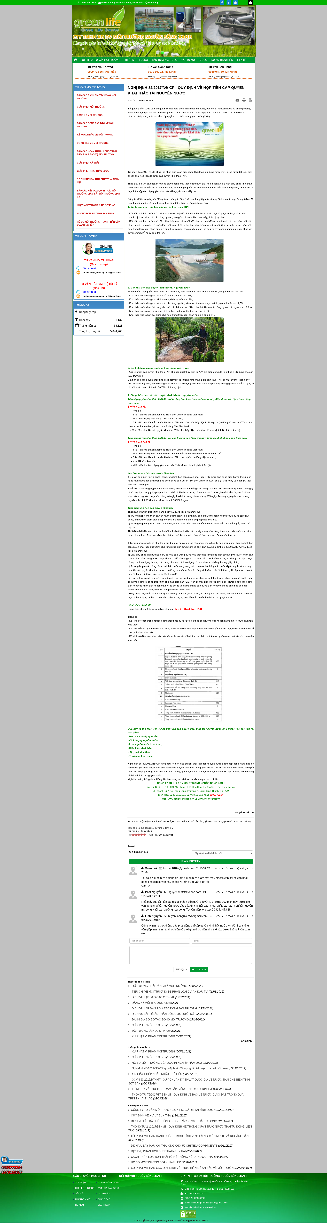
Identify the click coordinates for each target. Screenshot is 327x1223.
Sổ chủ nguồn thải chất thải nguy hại (98, 181)
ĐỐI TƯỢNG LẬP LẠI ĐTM (148, 1030)
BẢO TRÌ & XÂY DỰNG (107, 1188)
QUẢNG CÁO (104, 1199)
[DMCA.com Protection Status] (188, 1214)
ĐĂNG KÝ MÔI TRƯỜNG (147, 1002)
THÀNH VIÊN (104, 1194)
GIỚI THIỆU (80, 1182)
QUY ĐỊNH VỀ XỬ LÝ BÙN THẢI (151, 1115)
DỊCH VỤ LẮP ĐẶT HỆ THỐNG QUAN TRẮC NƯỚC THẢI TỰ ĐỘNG (174, 1121)
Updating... (154, 2)
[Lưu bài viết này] (251, 100)
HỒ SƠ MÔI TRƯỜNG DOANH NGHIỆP (156, 1162)
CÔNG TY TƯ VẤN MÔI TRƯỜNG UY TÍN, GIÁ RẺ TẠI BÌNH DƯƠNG (174, 1109)
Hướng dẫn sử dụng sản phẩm (95, 213)
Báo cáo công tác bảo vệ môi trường (95, 125)
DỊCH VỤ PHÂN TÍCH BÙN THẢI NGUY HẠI (158, 1151)
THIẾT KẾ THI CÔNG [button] (137, 60)
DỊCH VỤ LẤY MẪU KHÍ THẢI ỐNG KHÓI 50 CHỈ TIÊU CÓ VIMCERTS (174, 1145)
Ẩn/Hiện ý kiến (191, 861)
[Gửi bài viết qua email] (238, 100)
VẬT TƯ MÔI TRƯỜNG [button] (194, 60)
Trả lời (220, 868)
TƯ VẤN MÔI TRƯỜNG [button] (108, 60)
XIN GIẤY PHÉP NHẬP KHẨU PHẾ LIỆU (157, 1074)
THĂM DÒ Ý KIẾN (83, 1199)
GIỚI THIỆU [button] (86, 60)
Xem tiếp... (247, 1041)
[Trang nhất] (76, 60)
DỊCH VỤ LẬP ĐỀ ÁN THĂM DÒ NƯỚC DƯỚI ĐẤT (164, 1013)
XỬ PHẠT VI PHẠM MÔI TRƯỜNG (153, 1036)
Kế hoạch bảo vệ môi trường (95, 134)
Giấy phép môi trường (91, 107)
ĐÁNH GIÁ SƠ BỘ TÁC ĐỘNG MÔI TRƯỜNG (160, 1019)
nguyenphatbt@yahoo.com (184, 892)
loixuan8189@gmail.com (178, 868)
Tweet (131, 846)
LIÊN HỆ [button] (241, 60)
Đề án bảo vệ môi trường (92, 143)
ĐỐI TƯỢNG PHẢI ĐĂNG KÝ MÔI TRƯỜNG (159, 986)
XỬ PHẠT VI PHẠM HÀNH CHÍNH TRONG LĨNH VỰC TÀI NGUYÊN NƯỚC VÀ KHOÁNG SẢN (190, 1136)
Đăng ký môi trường (90, 115)
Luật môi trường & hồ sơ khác (96, 205)
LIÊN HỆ (79, 1194)
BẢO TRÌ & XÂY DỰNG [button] (165, 60)
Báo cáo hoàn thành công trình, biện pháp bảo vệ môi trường (97, 153)
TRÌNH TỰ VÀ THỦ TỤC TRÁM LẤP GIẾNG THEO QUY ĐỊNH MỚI (173, 1089)
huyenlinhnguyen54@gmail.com (187, 916)
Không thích (245, 868)
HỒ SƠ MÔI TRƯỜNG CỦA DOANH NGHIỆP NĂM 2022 (167, 1062)
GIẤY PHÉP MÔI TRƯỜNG (149, 1025)
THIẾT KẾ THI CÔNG (84, 1188)
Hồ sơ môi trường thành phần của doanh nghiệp (98, 223)
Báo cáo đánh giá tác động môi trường (96, 97)
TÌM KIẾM (79, 1205)
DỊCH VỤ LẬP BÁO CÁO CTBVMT (153, 997)
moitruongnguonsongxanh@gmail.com (122, 2)
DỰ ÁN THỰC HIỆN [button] (222, 60)
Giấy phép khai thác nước (93, 171)
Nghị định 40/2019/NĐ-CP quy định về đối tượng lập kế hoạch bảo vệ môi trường (181, 1068)
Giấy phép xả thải (88, 163)
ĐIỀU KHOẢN (104, 1205)
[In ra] (244, 100)
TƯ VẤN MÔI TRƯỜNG (107, 1182)
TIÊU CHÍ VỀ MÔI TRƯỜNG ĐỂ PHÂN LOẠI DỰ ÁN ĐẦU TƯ (170, 991)
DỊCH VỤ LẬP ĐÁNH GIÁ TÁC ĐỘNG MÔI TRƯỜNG (164, 1008)
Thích (230, 868)
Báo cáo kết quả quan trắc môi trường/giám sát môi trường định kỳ (98, 193)
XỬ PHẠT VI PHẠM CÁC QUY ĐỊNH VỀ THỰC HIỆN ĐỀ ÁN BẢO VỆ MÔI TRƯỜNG (183, 1167)
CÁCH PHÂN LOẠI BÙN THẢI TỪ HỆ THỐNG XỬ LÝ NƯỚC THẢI (172, 1156)
